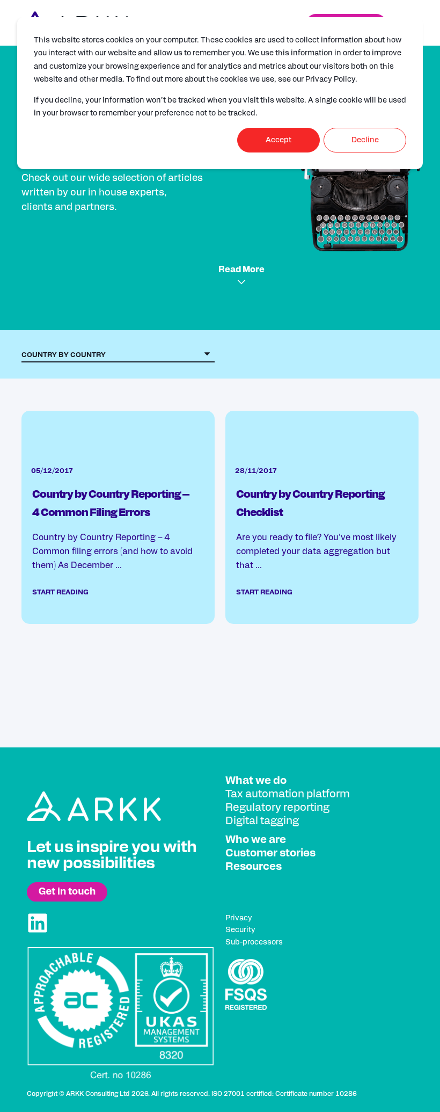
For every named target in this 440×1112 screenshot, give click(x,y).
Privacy (238, 918)
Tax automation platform (287, 794)
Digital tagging (262, 821)
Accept (278, 140)
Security (240, 930)
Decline (365, 140)
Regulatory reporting (277, 807)
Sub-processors (254, 942)
